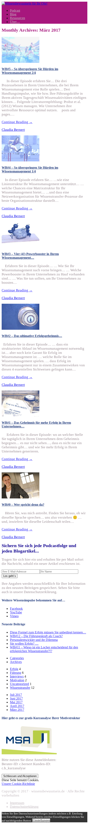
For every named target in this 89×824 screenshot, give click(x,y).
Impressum (17, 803)
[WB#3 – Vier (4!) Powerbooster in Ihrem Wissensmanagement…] (20, 246)
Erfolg (14, 669)
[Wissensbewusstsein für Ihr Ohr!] (24, 3)
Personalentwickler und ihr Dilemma (34, 640)
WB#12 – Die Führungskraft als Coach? (36, 636)
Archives (16, 662)
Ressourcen (17, 18)
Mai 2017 (16, 702)
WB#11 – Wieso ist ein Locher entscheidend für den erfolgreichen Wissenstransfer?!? (44, 649)
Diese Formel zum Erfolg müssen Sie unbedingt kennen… (48, 632)
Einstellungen (41, 820)
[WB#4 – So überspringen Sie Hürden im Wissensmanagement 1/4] (20, 160)
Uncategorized (19, 684)
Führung (15, 672)
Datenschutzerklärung (24, 806)
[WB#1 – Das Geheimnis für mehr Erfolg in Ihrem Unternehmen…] (20, 415)
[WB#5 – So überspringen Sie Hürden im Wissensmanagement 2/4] (20, 61)
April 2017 (17, 706)
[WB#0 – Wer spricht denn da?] (20, 497)
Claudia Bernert (13, 130)
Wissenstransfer (20, 687)
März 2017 (17, 709)
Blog (13, 14)
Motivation (17, 680)
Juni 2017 (16, 698)
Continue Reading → (17, 122)
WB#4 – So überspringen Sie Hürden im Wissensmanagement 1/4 (30, 169)
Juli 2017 (16, 694)
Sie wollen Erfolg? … (24, 643)
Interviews (17, 676)
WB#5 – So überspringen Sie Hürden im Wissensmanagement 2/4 (30, 70)
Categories (17, 658)
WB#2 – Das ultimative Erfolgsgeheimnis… (32, 336)
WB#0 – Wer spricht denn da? (23, 504)
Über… (15, 22)
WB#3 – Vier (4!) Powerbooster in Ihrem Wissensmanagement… (30, 255)
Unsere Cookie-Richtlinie (18, 784)
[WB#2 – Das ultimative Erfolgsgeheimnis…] (20, 328)
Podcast (15, 10)
